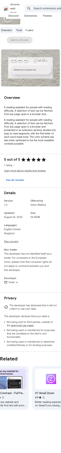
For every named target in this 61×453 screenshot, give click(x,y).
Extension (6, 30)
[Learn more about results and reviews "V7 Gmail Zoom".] (43, 397)
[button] (30, 68)
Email (11, 282)
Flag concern (11, 241)
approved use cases (22, 325)
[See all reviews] (15, 180)
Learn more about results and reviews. (25, 170)
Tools (19, 30)
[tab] (14, 16)
